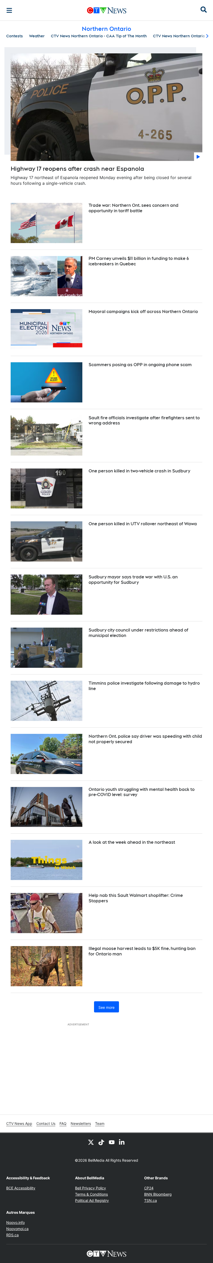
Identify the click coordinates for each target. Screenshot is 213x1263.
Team (99, 1123)
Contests (14, 36)
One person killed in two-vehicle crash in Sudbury (139, 471)
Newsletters (81, 1123)
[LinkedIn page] (122, 1142)
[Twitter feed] (91, 1142)
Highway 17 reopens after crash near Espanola (77, 168)
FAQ (62, 1123)
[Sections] (9, 10)
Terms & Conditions (91, 1194)
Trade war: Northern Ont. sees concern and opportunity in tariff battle (133, 208)
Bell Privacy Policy (90, 1188)
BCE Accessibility (20, 1188)
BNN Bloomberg (158, 1194)
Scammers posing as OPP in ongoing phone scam (140, 364)
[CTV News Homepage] (106, 10)
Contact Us (45, 1123)
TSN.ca (150, 1200)
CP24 (149, 1188)
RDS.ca (12, 1235)
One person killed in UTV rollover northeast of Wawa (143, 523)
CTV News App (19, 1123)
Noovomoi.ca (17, 1228)
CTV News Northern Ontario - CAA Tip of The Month (99, 36)
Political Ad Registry (92, 1200)
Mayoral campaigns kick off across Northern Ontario (143, 311)
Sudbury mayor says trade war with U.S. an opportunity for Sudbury (133, 579)
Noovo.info (15, 1222)
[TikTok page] (101, 1142)
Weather (37, 36)
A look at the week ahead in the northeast (132, 842)
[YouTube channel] (112, 1142)
